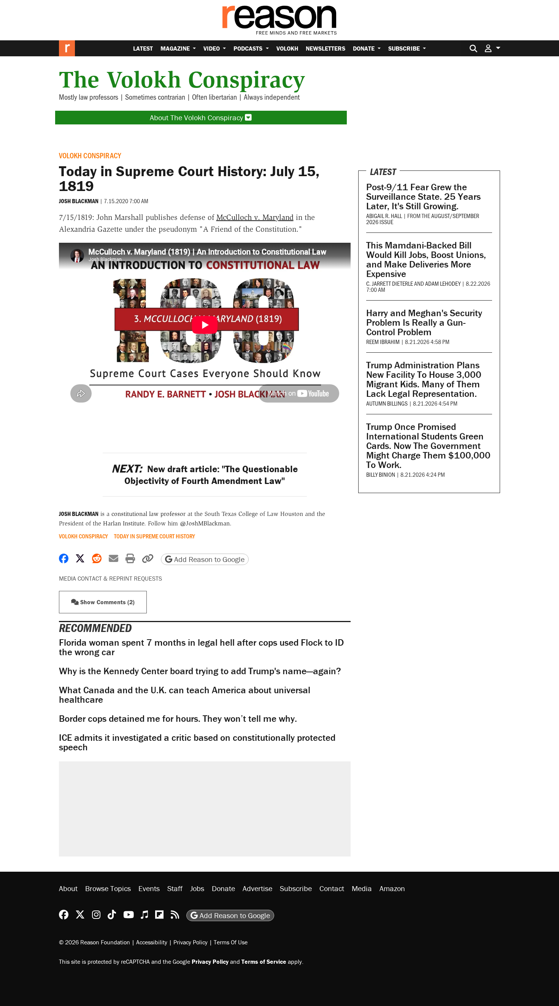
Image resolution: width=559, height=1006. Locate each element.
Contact (331, 888)
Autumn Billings (387, 403)
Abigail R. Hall (384, 216)
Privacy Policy (190, 942)
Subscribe (404, 48)
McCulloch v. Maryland (255, 217)
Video (212, 48)
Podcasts (248, 48)
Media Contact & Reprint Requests (110, 578)
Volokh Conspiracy (90, 155)
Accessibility (151, 942)
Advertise (257, 888)
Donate (364, 48)
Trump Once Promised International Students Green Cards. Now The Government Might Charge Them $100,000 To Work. (428, 446)
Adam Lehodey (443, 283)
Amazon (392, 888)
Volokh (287, 48)
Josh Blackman (78, 201)
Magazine (175, 48)
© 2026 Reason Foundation (94, 942)
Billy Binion (380, 474)
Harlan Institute (123, 523)
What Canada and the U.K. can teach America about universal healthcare (184, 694)
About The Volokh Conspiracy (197, 117)
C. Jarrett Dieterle (389, 283)
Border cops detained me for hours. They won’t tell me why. (178, 718)
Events (149, 888)
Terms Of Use (231, 942)
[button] (492, 48)
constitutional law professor (148, 513)
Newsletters (325, 48)
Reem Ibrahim (383, 341)
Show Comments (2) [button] (107, 602)
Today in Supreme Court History (154, 536)
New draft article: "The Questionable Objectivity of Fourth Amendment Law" (204, 475)
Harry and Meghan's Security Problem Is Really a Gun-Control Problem (424, 322)
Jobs (197, 888)
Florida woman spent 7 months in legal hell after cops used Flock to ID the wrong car (201, 647)
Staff (175, 888)
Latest (143, 48)
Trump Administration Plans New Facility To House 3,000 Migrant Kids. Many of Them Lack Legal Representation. (423, 379)
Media (362, 888)
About (68, 888)
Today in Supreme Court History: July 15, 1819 (189, 178)
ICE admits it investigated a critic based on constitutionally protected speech (197, 742)
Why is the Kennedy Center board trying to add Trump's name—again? (200, 671)
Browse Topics (108, 888)
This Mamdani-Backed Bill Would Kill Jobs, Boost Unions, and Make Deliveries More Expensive (426, 259)
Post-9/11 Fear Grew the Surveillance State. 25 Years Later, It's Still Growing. (423, 196)
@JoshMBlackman (205, 523)
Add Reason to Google (208, 559)
